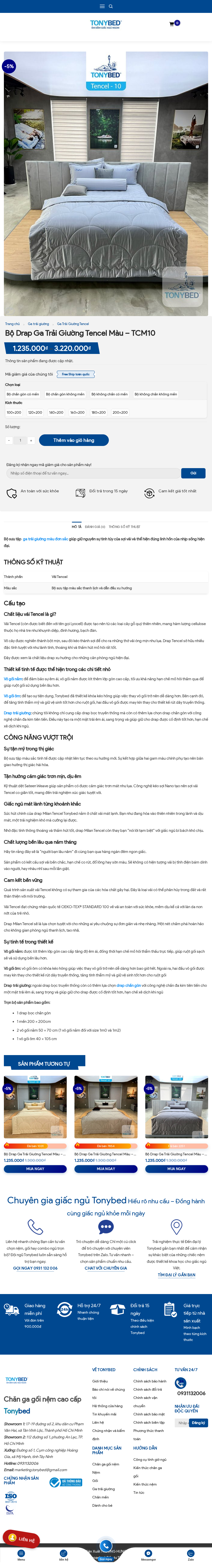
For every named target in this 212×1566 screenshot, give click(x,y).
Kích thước (13, 403)
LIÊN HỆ (27, 1539)
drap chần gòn (129, 985)
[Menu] (102, 6)
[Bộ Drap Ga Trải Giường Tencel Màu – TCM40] (35, 1107)
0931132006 (27, 1463)
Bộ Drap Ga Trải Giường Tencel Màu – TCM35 (176, 1154)
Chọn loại (12, 385)
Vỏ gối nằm (13, 679)
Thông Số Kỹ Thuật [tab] (124, 527)
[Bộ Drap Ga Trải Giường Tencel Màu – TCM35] (176, 1107)
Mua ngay (35, 1169)
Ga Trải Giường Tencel (73, 324)
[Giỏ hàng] (172, 24)
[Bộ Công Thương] (66, 1482)
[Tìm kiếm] (110, 6)
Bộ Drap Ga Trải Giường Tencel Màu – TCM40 (35, 1154)
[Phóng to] (9, 311)
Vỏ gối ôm (12, 696)
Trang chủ (12, 324)
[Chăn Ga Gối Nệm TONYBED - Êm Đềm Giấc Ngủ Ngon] (106, 24)
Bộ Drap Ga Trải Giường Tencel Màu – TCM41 (105, 1154)
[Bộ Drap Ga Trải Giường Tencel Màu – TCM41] (105, 1107)
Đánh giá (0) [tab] (95, 527)
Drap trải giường (17, 713)
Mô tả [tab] (76, 527)
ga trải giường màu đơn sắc (45, 539)
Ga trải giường (38, 324)
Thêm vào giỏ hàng (74, 440)
